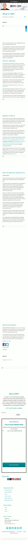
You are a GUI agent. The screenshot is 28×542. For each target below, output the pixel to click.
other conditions (20, 140)
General (7, 359)
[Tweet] (26, 30)
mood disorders (18, 138)
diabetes (18, 141)
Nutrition (10, 359)
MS (3, 142)
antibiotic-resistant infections (8, 144)
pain (11, 138)
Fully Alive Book (8, 490)
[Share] (26, 27)
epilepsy (16, 144)
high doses (14, 153)
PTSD (16, 142)
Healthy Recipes (8, 492)
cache (6, 507)
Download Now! (14, 465)
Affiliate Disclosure (9, 500)
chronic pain (6, 142)
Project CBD (8, 341)
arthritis (14, 141)
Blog (6, 494)
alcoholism (23, 141)
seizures (8, 140)
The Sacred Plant (19, 327)
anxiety (13, 138)
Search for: (4, 412)
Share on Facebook (4, 344)
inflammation (7, 138)
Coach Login (19, 531)
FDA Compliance (8, 498)
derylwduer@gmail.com (10, 523)
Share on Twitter (7, 344)
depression (20, 142)
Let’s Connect (8, 496)
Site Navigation (14, 1)
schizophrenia (12, 142)
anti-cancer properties (13, 149)
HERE (22, 338)
